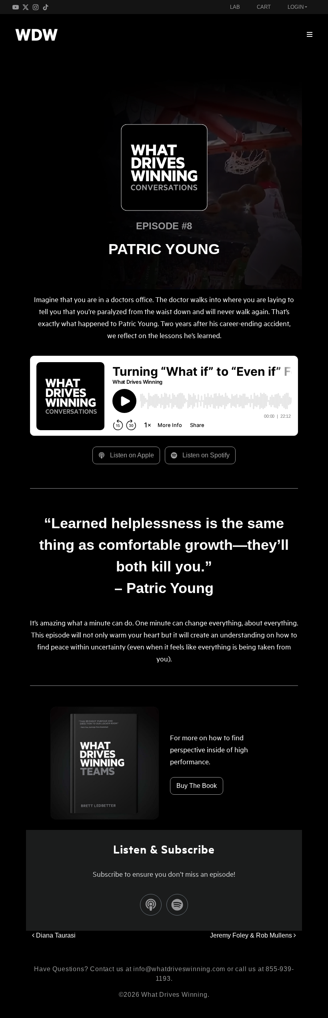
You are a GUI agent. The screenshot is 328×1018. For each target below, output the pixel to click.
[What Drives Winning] (36, 34)
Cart (264, 7)
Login (296, 7)
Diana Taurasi (55, 935)
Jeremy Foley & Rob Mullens (252, 935)
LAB (235, 7)
